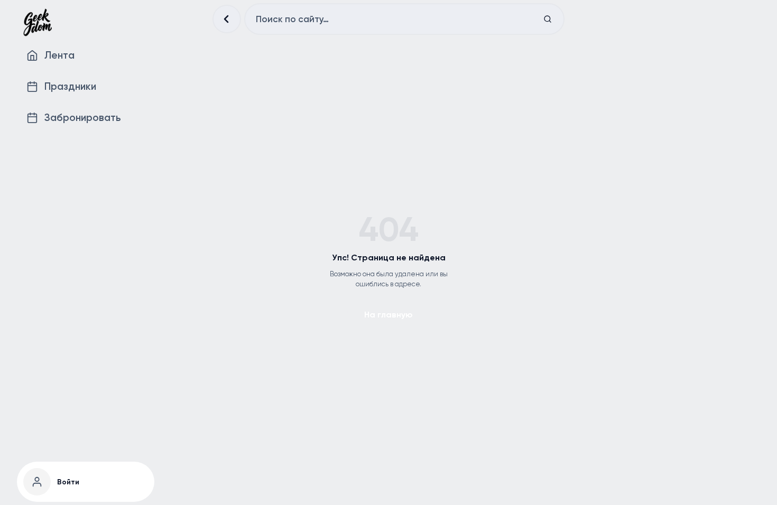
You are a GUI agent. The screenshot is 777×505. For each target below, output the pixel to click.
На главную (388, 315)
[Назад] (226, 19)
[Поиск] (547, 19)
